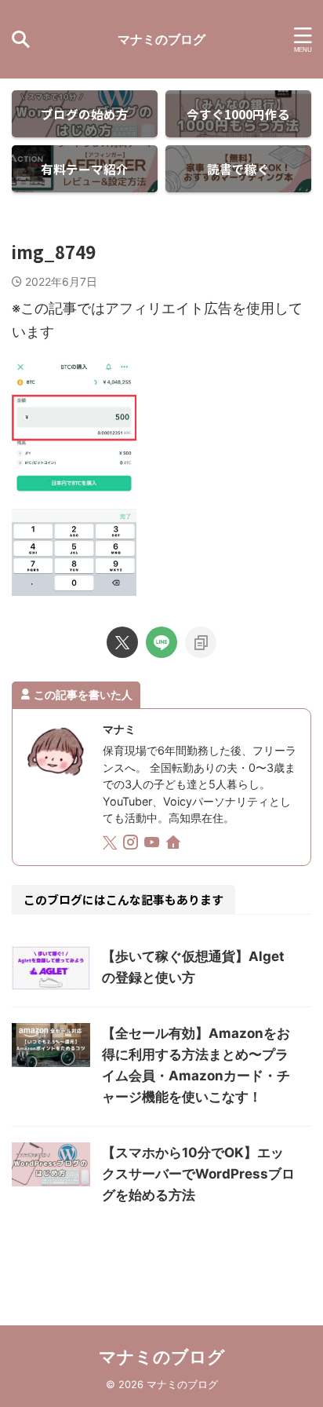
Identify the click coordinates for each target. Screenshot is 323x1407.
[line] (161, 642)
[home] (174, 845)
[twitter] (122, 642)
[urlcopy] (200, 642)
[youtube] (153, 844)
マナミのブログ (161, 39)
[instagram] (132, 844)
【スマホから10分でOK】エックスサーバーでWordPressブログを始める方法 (198, 1174)
